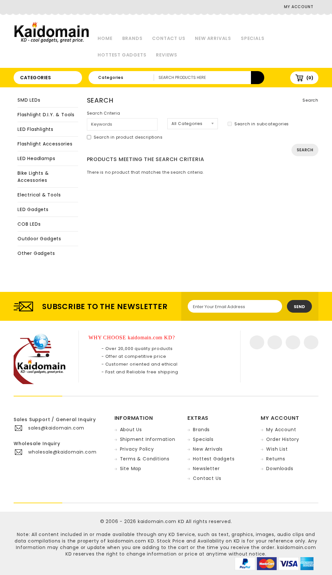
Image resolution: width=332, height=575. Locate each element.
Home (105, 38)
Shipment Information (147, 439)
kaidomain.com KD (161, 521)
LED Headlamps (36, 158)
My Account (281, 429)
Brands (132, 38)
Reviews (166, 55)
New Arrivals (213, 38)
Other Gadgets (36, 253)
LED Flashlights (35, 129)
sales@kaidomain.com (56, 428)
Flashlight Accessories (45, 144)
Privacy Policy (137, 449)
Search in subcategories (261, 124)
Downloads (279, 468)
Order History (282, 439)
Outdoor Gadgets (39, 238)
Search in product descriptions (128, 137)
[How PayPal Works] (274, 563)
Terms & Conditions (145, 459)
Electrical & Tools (39, 195)
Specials (252, 38)
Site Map (130, 468)
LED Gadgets (33, 209)
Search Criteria (103, 113)
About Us (131, 429)
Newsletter (206, 468)
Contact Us (168, 38)
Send (299, 306)
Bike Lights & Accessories (33, 176)
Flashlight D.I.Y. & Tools (46, 114)
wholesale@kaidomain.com (62, 452)
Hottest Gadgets (122, 55)
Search (310, 100)
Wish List (277, 449)
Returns (275, 459)
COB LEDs (29, 224)
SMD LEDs (29, 100)
